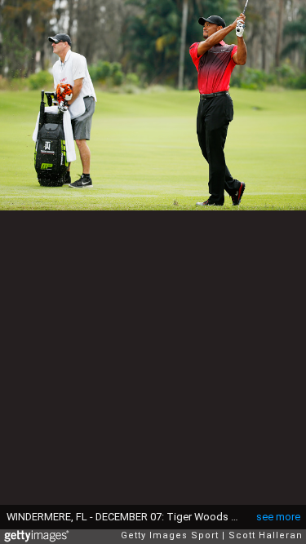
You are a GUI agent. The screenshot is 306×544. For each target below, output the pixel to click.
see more (278, 517)
